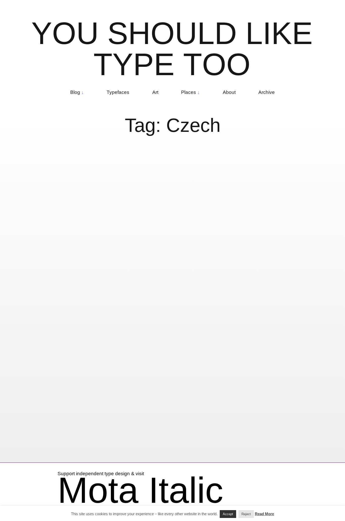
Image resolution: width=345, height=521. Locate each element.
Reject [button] (246, 514)
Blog (75, 92)
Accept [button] (228, 514)
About (229, 92)
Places (188, 92)
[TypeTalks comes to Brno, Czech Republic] (286, 229)
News (277, 434)
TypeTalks (248, 368)
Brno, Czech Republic (183, 281)
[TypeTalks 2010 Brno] (178, 197)
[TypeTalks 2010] (286, 319)
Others (167, 286)
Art (155, 92)
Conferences (143, 286)
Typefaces (118, 92)
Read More (264, 514)
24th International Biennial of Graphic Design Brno (280, 391)
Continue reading (151, 267)
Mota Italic (140, 490)
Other (93, 277)
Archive (266, 92)
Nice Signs (72, 277)
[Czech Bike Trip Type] (69, 206)
